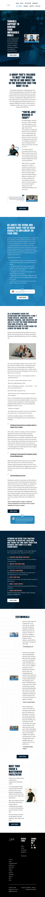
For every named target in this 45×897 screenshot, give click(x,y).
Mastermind (24, 856)
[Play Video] (25, 42)
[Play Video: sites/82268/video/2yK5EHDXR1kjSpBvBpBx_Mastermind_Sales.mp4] (31, 37)
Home (22, 846)
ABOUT (21, 3)
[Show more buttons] (37, 201)
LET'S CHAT (37, 6)
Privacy (34, 887)
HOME (17, 3)
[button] (13, 55)
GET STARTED (28, 3)
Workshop (23, 852)
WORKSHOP (35, 3)
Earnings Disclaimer (31, 889)
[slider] (31, 42)
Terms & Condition (26, 887)
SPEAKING (25, 6)
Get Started (24, 850)
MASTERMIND (19, 6)
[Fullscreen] (38, 42)
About (22, 848)
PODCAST (31, 6)
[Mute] (36, 42)
